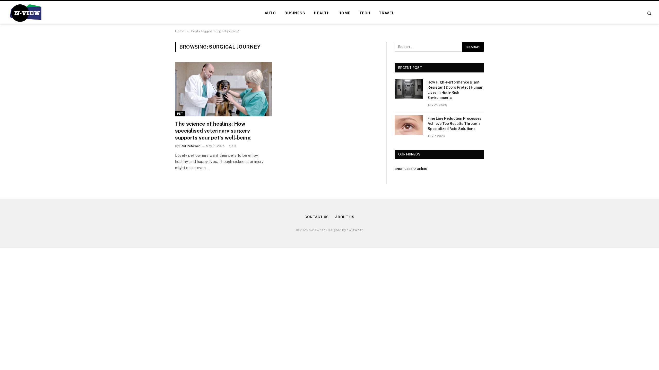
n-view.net (355, 230)
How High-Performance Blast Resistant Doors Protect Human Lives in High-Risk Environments (455, 90)
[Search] (648, 13)
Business (294, 13)
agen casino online (411, 168)
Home (344, 13)
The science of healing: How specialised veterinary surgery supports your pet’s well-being (213, 131)
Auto (270, 13)
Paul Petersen (190, 146)
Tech (364, 13)
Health (322, 13)
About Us (344, 217)
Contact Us (317, 217)
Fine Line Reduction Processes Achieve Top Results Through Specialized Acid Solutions (454, 123)
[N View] (25, 13)
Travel (386, 13)
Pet (180, 113)
